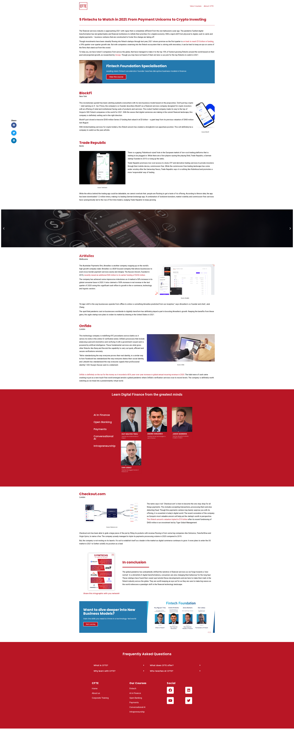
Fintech (132, 688)
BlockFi (85, 93)
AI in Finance (135, 693)
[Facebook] (170, 690)
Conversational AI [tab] (103, 437)
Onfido (85, 325)
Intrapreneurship (137, 712)
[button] (3, 228)
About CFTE (208, 6)
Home (95, 688)
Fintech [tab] (98, 408)
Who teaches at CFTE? (161, 670)
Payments (134, 702)
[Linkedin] (188, 690)
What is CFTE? (101, 665)
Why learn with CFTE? (104, 670)
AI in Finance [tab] (102, 415)
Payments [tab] (100, 429)
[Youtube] (170, 700)
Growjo (118, 55)
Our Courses (137, 683)
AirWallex (86, 256)
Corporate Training (100, 698)
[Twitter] (188, 700)
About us (96, 693)
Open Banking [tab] (103, 422)
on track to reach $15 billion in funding (198, 41)
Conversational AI (137, 707)
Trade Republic (92, 142)
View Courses (195, 6)
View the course (116, 77)
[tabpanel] (163, 440)
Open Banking (135, 698)
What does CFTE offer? (162, 665)
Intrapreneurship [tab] (104, 446)
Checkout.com (92, 493)
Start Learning (90, 624)
